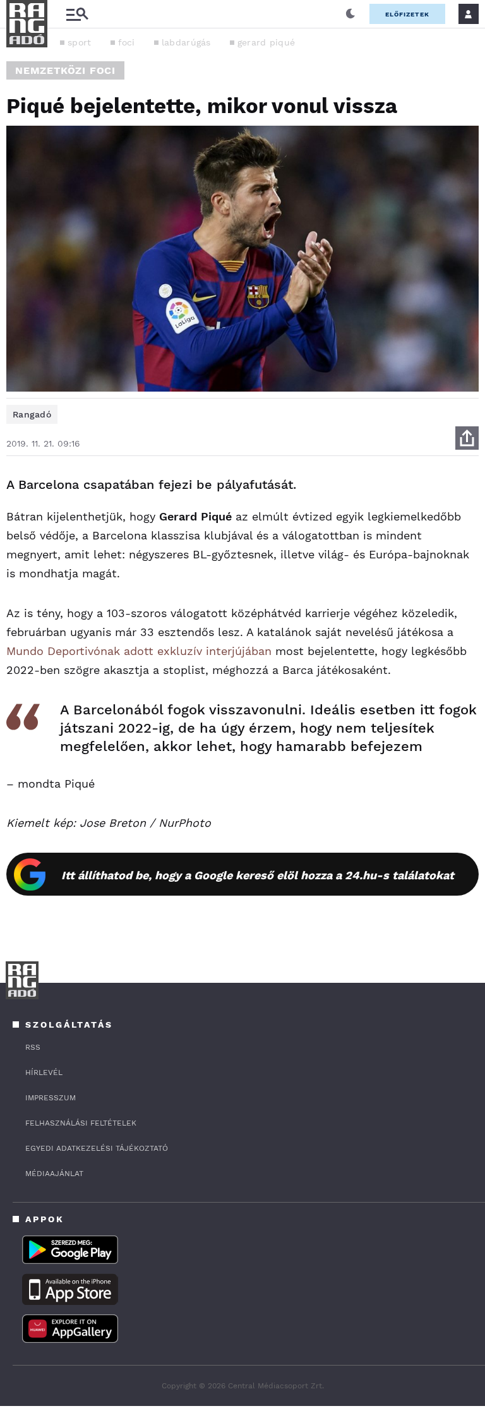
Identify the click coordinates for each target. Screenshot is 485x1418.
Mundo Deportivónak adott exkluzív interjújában (139, 651)
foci (126, 42)
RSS (32, 1047)
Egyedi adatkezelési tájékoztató (96, 1148)
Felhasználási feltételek (80, 1123)
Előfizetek (407, 14)
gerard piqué (266, 42)
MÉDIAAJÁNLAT (54, 1173)
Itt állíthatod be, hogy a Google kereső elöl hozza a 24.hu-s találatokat (257, 875)
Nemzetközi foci (65, 70)
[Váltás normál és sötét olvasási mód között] (350, 13)
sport (80, 42)
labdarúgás (186, 42)
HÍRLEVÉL (44, 1072)
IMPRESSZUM (50, 1097)
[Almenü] (77, 14)
